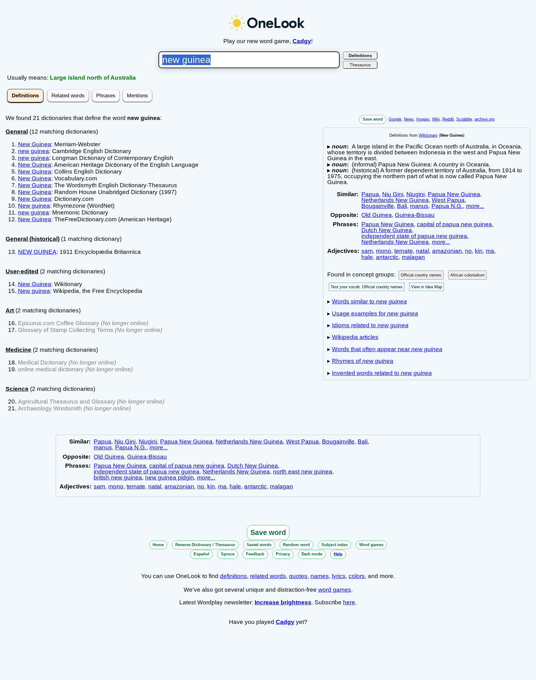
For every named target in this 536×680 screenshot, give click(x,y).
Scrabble (464, 119)
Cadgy (302, 41)
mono (383, 251)
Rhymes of (362, 361)
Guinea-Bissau (415, 215)
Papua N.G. (447, 206)
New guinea (34, 205)
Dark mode (312, 554)
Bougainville (377, 206)
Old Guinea (376, 215)
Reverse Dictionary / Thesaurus (205, 544)
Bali (402, 206)
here (349, 602)
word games (334, 589)
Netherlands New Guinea (395, 200)
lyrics (339, 576)
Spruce (227, 554)
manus (419, 206)
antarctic (387, 257)
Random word (296, 544)
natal (422, 251)
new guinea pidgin (169, 477)
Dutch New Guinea (386, 230)
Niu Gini (392, 194)
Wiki (436, 119)
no (468, 251)
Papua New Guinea (454, 194)
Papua (370, 194)
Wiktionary (428, 135)
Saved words (259, 544)
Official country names (421, 275)
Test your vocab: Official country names (367, 287)
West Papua (448, 200)
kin (479, 251)
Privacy (283, 554)
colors (357, 576)
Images (423, 119)
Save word (373, 119)
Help (338, 554)
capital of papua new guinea (454, 224)
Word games (371, 544)
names (319, 576)
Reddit (448, 119)
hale (367, 257)
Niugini (415, 194)
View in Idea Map (426, 287)
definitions (233, 576)
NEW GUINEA (37, 252)
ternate (403, 251)
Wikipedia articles (355, 337)
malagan (413, 257)
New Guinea (34, 144)
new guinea (33, 151)
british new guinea (118, 477)
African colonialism (467, 275)
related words (268, 576)
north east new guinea (302, 471)
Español (201, 554)
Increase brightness (283, 602)
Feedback (255, 554)
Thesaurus (360, 64)
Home (158, 544)
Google (395, 119)
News (409, 119)
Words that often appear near (387, 349)
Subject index (334, 544)
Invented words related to (382, 373)
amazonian (447, 251)
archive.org (484, 119)
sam (367, 251)
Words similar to (369, 301)
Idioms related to (370, 325)
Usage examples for (375, 313)
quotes (298, 576)
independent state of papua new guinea (414, 236)
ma (490, 251)
